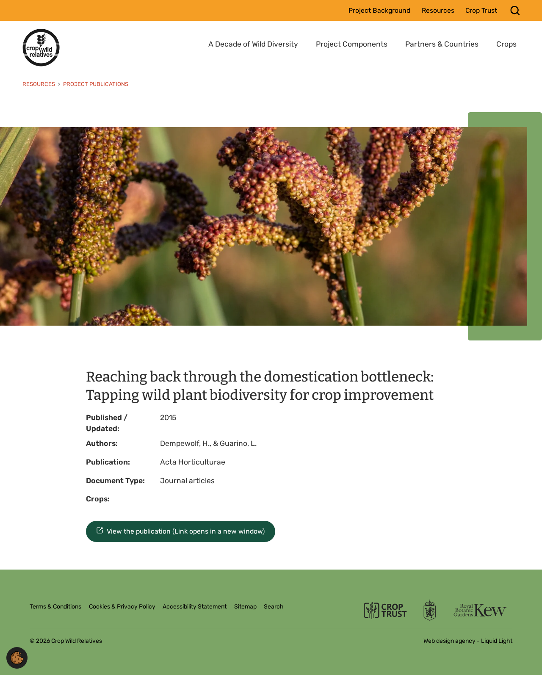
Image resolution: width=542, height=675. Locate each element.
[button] (17, 657)
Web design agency (450, 641)
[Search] (515, 10)
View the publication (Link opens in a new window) (186, 531)
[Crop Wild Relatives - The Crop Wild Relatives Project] (41, 47)
